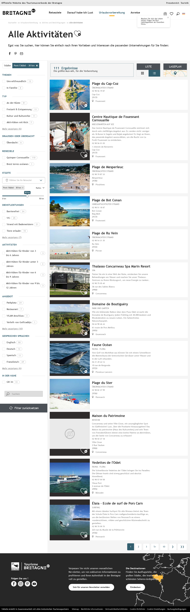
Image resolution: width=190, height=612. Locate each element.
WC (11, 217)
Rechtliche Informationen (92, 609)
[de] (184, 13)
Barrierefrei (15, 211)
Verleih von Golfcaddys (21, 322)
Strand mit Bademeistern (22, 224)
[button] (178, 14)
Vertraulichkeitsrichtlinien (116, 609)
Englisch (13, 342)
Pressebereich (172, 3)
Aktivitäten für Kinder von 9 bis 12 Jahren (24, 285)
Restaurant (14, 309)
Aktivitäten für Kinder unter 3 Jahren (24, 263)
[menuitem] (19, 13)
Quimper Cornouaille (21, 157)
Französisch (15, 361)
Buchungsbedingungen (176, 609)
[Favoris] (172, 14)
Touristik (185, 3)
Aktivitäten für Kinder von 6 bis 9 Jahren (24, 274)
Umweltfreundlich (19, 81)
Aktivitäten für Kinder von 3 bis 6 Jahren (24, 253)
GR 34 (12, 381)
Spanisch (14, 355)
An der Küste (16, 102)
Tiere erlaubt (16, 230)
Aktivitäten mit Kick (19, 122)
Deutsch (13, 348)
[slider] (27, 196)
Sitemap (75, 609)
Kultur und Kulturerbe (21, 115)
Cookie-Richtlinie (137, 609)
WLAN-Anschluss (17, 315)
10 (164, 546)
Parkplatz (14, 302)
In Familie (14, 87)
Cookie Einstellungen (156, 609)
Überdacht (14, 142)
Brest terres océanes (19, 164)
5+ (155, 546)
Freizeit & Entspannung (22, 109)
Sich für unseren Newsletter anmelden (91, 587)
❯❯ (182, 546)
